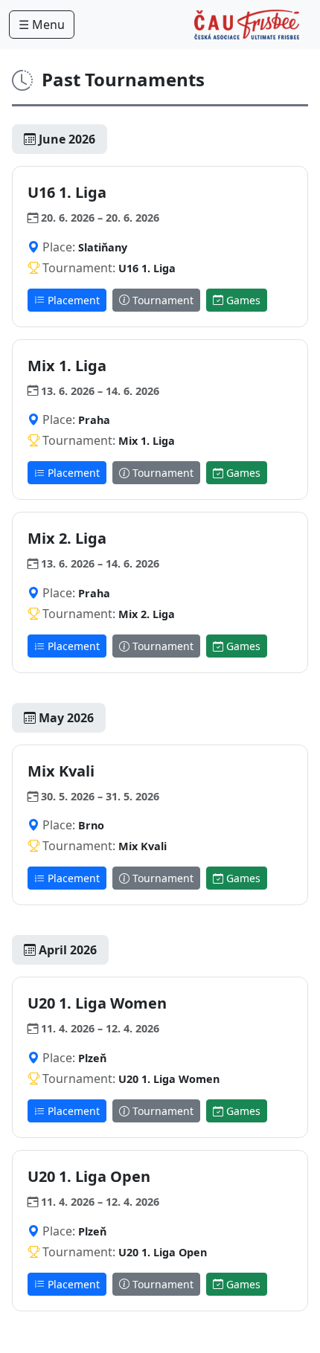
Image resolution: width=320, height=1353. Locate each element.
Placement (72, 300)
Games (241, 300)
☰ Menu (42, 24)
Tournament (161, 300)
